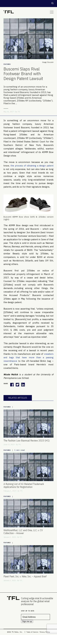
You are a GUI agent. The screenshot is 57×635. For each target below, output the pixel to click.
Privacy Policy (45, 632)
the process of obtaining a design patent (32, 165)
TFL (19, 112)
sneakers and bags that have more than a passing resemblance (28, 357)
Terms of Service (32, 632)
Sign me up (27, 621)
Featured (7, 64)
